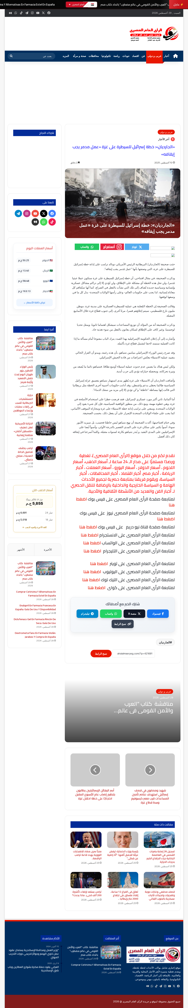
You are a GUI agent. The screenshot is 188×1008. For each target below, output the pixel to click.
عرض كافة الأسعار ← (34, 302)
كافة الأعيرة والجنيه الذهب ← (34, 527)
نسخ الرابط (120, 623)
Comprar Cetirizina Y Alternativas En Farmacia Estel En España (36, 593)
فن (143, 56)
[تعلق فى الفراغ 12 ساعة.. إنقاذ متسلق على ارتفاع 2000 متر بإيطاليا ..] (122, 880)
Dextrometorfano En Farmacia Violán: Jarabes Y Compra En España (35, 635)
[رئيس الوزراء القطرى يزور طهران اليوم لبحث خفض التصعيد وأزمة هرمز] (46, 372)
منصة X (132, 613)
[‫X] (174, 986)
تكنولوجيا (106, 56)
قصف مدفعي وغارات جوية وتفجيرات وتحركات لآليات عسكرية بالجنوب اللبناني (160, 895)
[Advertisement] (94, 92)
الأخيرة (48, 549)
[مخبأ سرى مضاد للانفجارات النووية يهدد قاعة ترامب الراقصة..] (86, 840)
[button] (118, 34)
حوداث (126, 56)
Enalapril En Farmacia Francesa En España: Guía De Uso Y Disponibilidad (35, 607)
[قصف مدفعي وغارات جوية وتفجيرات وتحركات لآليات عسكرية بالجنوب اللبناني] (159, 880)
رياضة (116, 56)
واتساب (109, 613)
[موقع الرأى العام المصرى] (153, 33)
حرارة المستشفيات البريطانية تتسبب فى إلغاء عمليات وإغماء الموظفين (23, 403)
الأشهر (21, 549)
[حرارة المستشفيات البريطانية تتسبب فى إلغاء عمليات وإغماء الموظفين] (46, 400)
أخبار (166, 56)
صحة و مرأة (79, 56)
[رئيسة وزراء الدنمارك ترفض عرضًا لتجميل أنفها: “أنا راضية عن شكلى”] (122, 840)
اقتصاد (135, 56)
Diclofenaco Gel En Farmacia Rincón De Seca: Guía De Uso (35, 621)
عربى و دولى (154, 56)
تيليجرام (85, 613)
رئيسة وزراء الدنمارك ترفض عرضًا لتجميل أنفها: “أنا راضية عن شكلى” (122, 855)
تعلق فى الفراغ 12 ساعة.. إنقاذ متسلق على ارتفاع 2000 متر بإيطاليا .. (124, 895)
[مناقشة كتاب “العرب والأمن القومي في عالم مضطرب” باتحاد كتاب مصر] (46, 343)
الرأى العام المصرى (111, 455)
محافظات (94, 56)
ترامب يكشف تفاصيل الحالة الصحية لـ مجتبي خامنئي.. (24, 454)
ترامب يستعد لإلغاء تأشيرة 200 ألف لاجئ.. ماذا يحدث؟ (87, 893)
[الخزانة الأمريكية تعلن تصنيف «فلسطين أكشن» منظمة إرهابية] (46, 428)
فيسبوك (156, 613)
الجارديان (164, 642)
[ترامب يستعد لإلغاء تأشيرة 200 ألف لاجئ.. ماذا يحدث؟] (86, 880)
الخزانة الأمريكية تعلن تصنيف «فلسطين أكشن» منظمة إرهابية (23, 429)
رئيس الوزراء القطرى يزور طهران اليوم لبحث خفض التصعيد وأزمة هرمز (23, 374)
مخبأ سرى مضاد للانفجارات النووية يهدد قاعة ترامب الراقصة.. (87, 855)
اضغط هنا (89, 535)
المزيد (66, 56)
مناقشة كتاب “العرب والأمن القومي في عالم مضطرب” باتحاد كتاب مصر (142, 4)
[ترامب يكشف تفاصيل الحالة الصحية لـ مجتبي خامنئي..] (46, 453)
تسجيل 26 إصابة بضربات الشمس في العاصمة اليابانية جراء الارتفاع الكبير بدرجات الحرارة (161, 856)
